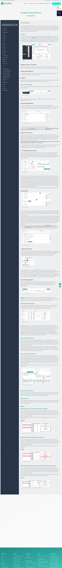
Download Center (29, 558)
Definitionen (5, 79)
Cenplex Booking (16, 558)
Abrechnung (4, 63)
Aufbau (3, 34)
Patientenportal (5, 90)
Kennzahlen (4, 88)
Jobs (2, 558)
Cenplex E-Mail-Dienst (42, 566)
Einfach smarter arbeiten (43, 555)
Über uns (46, 3)
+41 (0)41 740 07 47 (48, 0)
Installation (4, 30)
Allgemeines (4, 28)
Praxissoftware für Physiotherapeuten (54, 556)
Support (41, 3)
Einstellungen (5, 82)
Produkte (26, 3)
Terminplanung (5, 55)
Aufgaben (4, 59)
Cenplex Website (16, 562)
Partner (3, 86)
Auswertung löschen (6, 77)
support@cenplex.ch (57, 0)
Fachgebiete (32, 3)
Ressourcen (4, 51)
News (50, 3)
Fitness (3, 84)
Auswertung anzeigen (6, 73)
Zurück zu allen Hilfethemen (8, 22)
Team (2, 555)
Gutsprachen (4, 61)
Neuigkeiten (3, 565)
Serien (4, 80)
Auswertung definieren (7, 70)
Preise (37, 3)
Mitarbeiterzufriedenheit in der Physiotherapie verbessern (43, 563)
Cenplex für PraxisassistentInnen (42, 558)
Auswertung (4, 65)
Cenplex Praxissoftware (18, 555)
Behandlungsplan (5, 57)
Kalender (4, 53)
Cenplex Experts (16, 560)
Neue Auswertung (6, 68)
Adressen (4, 47)
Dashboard (4, 38)
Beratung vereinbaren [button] (56, 3)
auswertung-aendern (6, 74)
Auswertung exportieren (7, 76)
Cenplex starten (5, 32)
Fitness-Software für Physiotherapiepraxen (54, 563)
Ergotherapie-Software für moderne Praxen (55, 560)
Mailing (3, 40)
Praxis (3, 42)
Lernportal (4, 36)
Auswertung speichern (7, 71)
